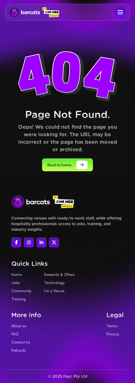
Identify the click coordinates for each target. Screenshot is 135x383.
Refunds (18, 350)
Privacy (112, 334)
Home (16, 274)
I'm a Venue (54, 290)
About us (18, 325)
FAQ (14, 334)
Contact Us (20, 342)
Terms (111, 325)
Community (21, 290)
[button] (120, 12)
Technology (54, 282)
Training (18, 299)
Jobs (15, 282)
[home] (23, 12)
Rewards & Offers (59, 274)
